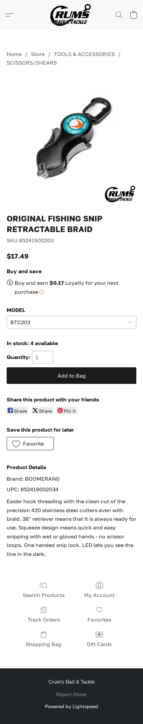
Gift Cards (99, 644)
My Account (99, 595)
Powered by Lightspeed (71, 706)
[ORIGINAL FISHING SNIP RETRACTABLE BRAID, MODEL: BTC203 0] (71, 138)
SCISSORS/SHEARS (32, 62)
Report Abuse (71, 694)
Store (38, 54)
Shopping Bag (44, 644)
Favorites (99, 619)
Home (14, 54)
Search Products (44, 595)
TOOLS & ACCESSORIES (84, 54)
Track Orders (44, 619)
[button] (71, 15)
